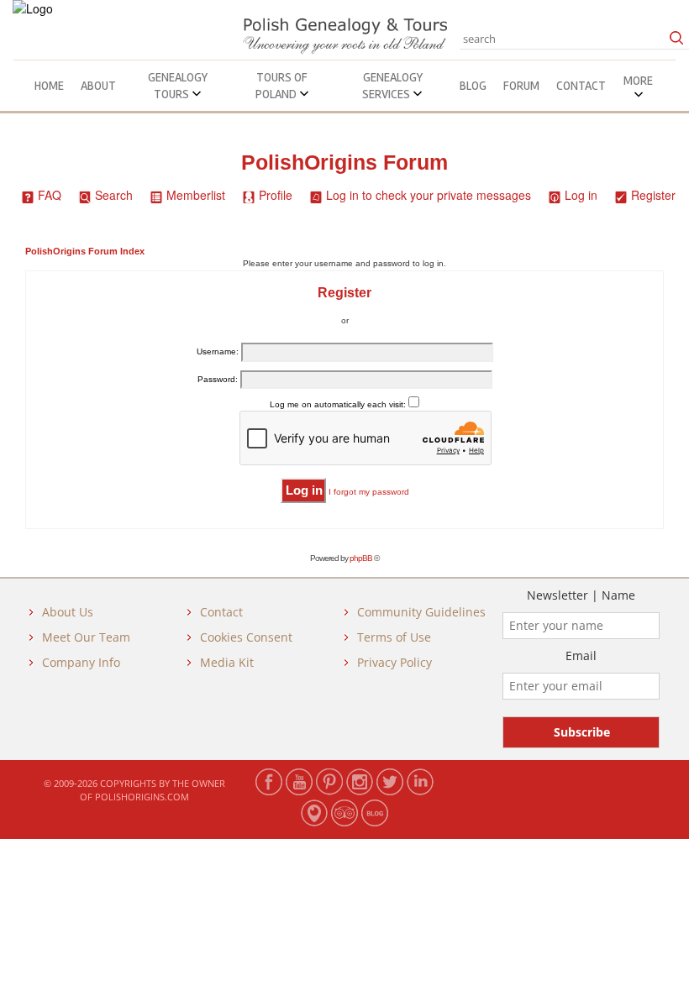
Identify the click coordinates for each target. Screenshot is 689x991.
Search (114, 194)
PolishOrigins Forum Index (85, 251)
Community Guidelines (421, 612)
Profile (275, 194)
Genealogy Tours (178, 86)
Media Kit (227, 662)
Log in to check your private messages (428, 194)
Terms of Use (394, 637)
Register (653, 194)
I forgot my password (369, 491)
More (638, 80)
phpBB (361, 558)
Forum (521, 85)
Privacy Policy (394, 662)
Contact (581, 85)
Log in (581, 194)
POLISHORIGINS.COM (142, 796)
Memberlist (195, 194)
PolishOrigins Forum (344, 162)
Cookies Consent (246, 637)
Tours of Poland (281, 86)
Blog (473, 85)
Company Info (81, 662)
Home (49, 85)
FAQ (49, 194)
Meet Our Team (86, 637)
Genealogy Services (392, 86)
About (98, 85)
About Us (67, 612)
